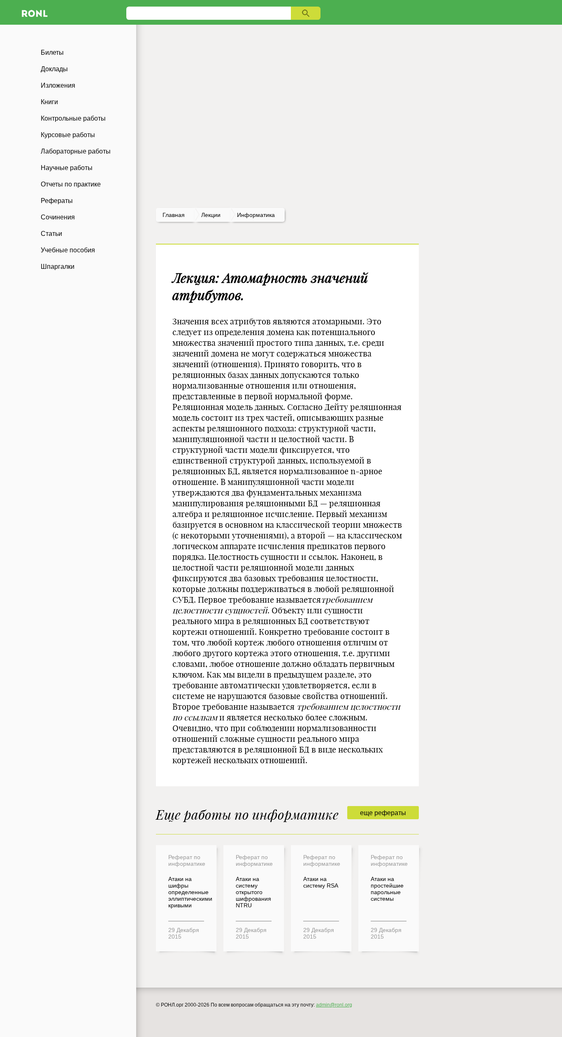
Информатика (256, 215)
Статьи (51, 233)
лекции (211, 215)
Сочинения (58, 217)
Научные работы (67, 167)
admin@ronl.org (334, 1005)
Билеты (52, 52)
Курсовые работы (68, 134)
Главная (174, 215)
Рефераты (57, 200)
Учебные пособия (68, 250)
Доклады (54, 68)
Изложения (58, 85)
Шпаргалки (57, 266)
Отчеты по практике (71, 184)
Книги (49, 101)
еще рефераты (383, 812)
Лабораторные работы (76, 151)
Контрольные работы (73, 118)
